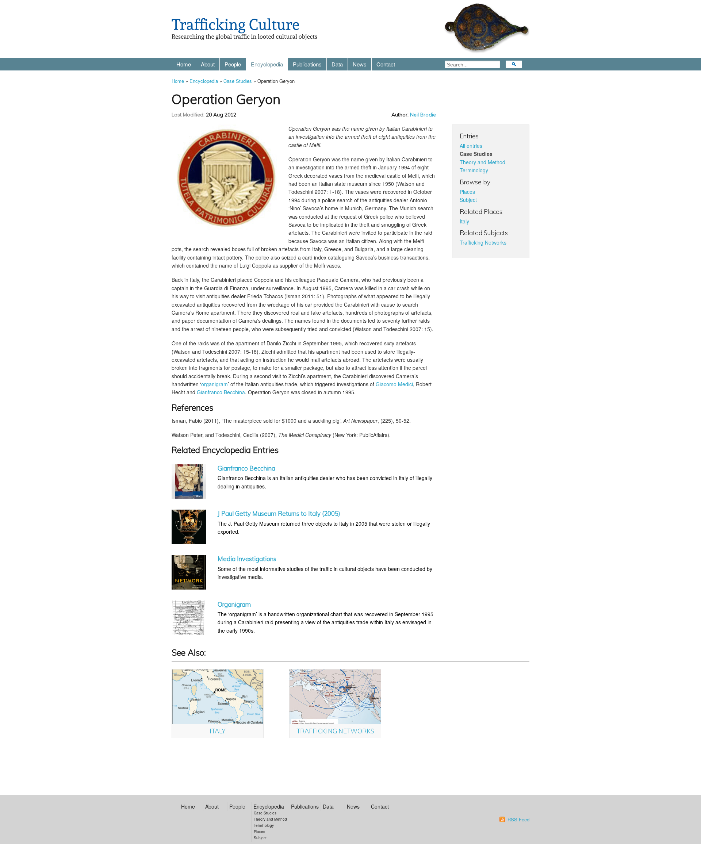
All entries (471, 145)
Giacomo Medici (394, 384)
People (233, 64)
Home (183, 64)
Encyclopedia (267, 64)
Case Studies (237, 80)
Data (337, 64)
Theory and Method (482, 162)
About (208, 64)
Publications (307, 64)
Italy (464, 221)
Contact (385, 64)
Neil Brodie (423, 114)
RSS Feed (518, 819)
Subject (468, 199)
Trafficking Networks (483, 242)
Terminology (474, 170)
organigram (214, 384)
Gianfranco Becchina (221, 392)
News (360, 64)
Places (467, 191)
